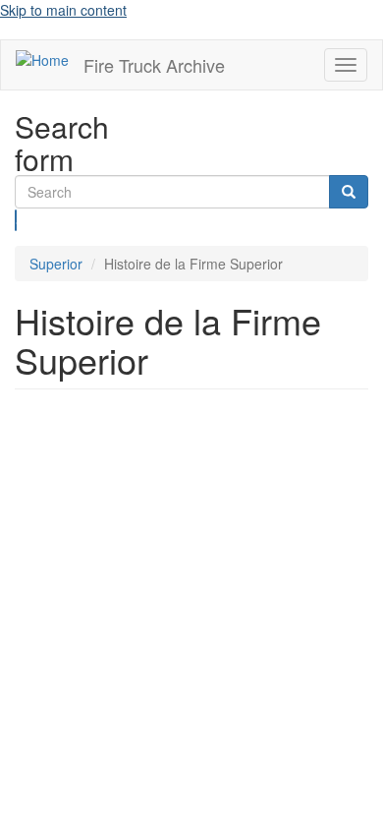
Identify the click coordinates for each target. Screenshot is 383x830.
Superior (55, 263)
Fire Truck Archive (154, 65)
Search (16, 220)
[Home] (42, 59)
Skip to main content (63, 10)
